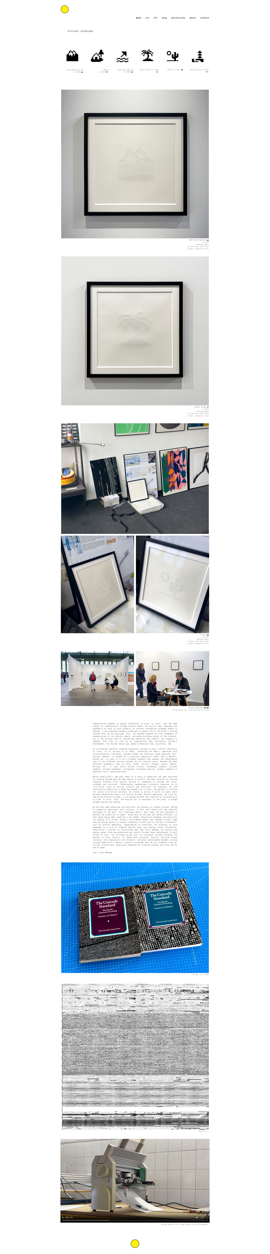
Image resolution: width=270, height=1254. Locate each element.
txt (147, 17)
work (138, 17)
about (192, 17)
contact (204, 17)
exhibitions (178, 17)
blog (164, 17)
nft (155, 17)
